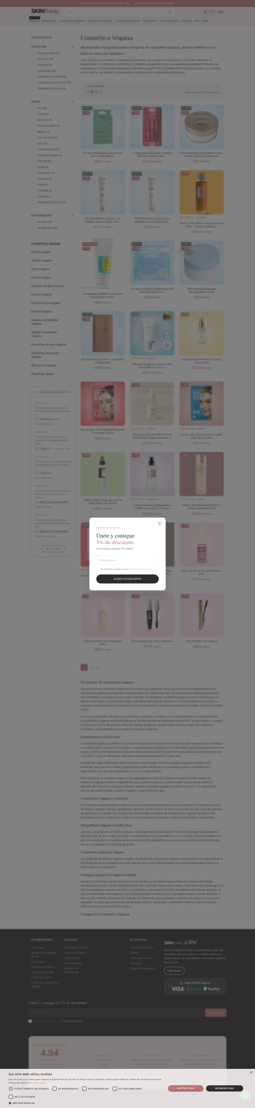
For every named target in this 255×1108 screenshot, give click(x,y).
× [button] (251, 1072)
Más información (37, 1082)
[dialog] (127, 1088)
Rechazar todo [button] (224, 1088)
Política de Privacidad (139, 569)
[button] (85, 1103)
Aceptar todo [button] (185, 1088)
